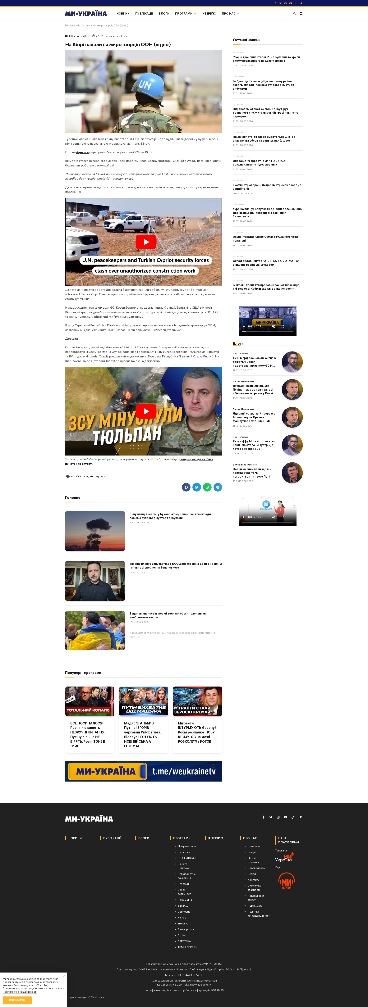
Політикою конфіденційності (20, 991)
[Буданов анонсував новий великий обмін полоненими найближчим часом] (95, 630)
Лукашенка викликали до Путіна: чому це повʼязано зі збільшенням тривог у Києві (253, 389)
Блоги (164, 13)
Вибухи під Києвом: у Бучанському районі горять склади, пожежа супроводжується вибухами (171, 515)
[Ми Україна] (86, 13)
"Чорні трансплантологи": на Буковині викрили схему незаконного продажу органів (266, 58)
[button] (186, 487)
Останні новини (246, 40)
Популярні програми (83, 672)
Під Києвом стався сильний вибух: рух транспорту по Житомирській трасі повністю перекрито (265, 112)
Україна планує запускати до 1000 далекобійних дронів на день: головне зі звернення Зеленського (176, 565)
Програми (183, 13)
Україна (76, 476)
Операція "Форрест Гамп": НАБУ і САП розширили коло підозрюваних (260, 162)
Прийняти (17, 1000)
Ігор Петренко (241, 353)
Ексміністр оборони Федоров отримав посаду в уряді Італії (267, 186)
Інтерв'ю (209, 13)
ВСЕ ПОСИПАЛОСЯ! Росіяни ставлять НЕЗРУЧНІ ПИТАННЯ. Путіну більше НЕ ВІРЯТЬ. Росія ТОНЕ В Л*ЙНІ (87, 734)
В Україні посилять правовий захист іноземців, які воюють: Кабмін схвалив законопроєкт (266, 286)
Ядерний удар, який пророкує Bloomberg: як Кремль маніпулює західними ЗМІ (254, 417)
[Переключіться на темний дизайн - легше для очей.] (294, 13)
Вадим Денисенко (243, 381)
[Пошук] (301, 13)
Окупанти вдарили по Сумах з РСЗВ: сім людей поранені (266, 238)
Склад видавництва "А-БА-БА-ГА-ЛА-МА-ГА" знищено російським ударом (266, 262)
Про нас (229, 13)
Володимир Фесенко (245, 464)
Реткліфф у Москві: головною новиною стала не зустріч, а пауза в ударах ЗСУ (254, 445)
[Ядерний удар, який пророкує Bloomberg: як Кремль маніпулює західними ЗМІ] (292, 417)
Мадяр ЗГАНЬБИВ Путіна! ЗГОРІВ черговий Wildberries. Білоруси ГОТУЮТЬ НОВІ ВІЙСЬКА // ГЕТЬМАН (142, 734)
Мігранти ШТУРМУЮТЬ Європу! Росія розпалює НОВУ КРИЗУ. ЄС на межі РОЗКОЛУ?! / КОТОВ (197, 732)
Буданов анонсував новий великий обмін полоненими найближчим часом (168, 615)
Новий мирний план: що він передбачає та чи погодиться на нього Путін (252, 472)
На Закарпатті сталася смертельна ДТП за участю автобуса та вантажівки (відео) (264, 138)
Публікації (144, 13)
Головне (238, 76)
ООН (85, 476)
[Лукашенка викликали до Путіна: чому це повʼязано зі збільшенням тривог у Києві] (292, 389)
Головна (70, 25)
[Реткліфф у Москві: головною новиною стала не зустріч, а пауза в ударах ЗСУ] (292, 445)
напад (94, 476)
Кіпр (103, 476)
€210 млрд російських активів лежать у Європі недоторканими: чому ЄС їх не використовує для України (254, 361)
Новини (123, 13)
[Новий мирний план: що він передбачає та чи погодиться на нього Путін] (292, 472)
